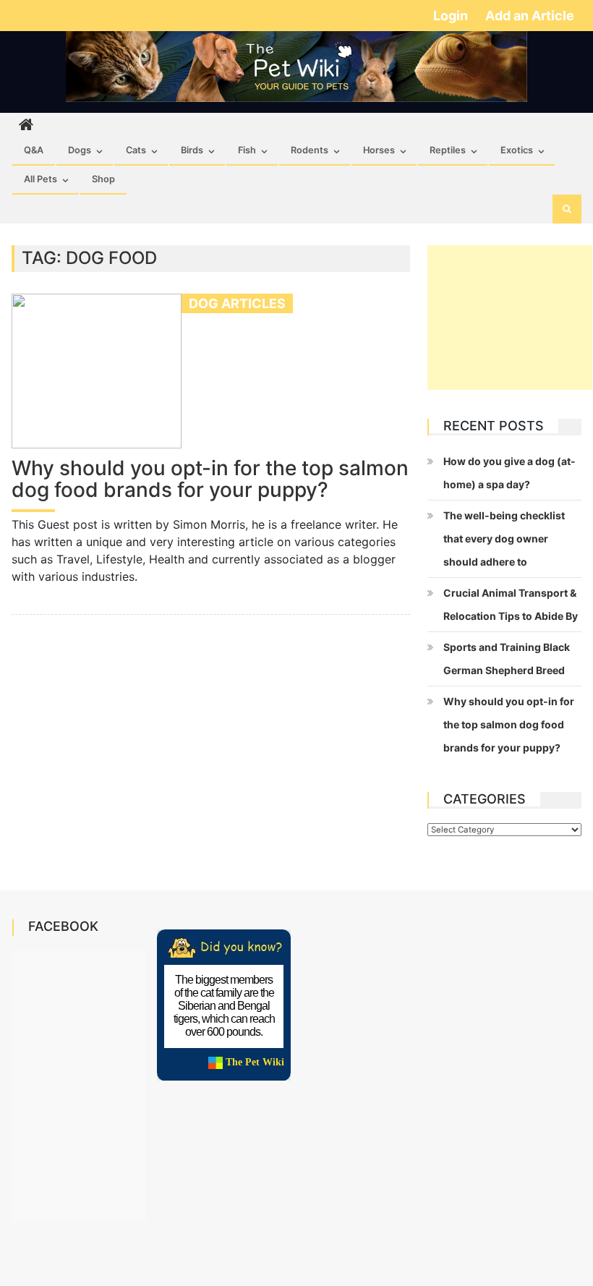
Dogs (79, 150)
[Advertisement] (509, 317)
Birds (192, 150)
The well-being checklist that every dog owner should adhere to (504, 538)
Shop (103, 179)
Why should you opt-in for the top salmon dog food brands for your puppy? (210, 479)
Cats (136, 150)
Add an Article (529, 15)
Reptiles (448, 150)
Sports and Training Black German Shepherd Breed (506, 658)
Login (452, 15)
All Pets (40, 179)
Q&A (33, 150)
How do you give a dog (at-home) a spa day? (509, 472)
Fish (247, 150)
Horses (379, 150)
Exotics (516, 150)
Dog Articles (237, 303)
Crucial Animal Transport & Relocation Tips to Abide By (510, 604)
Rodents (309, 150)
